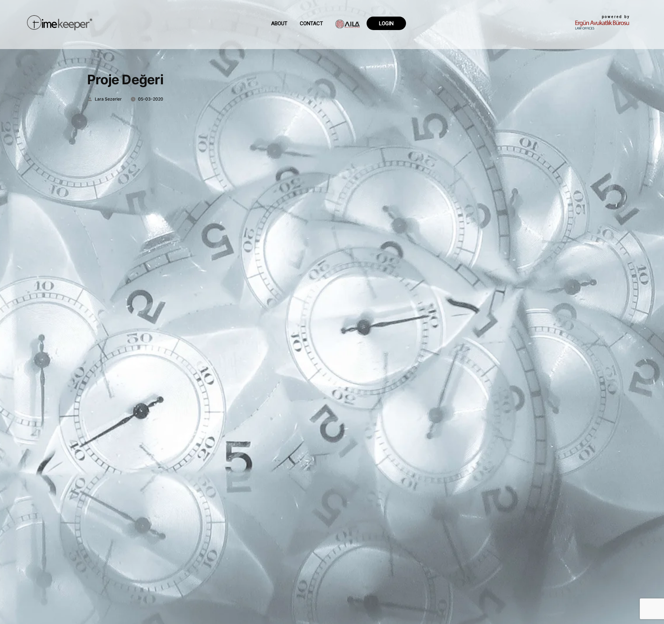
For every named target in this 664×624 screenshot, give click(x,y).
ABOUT (279, 23)
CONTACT (311, 23)
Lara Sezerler (108, 99)
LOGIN (386, 23)
